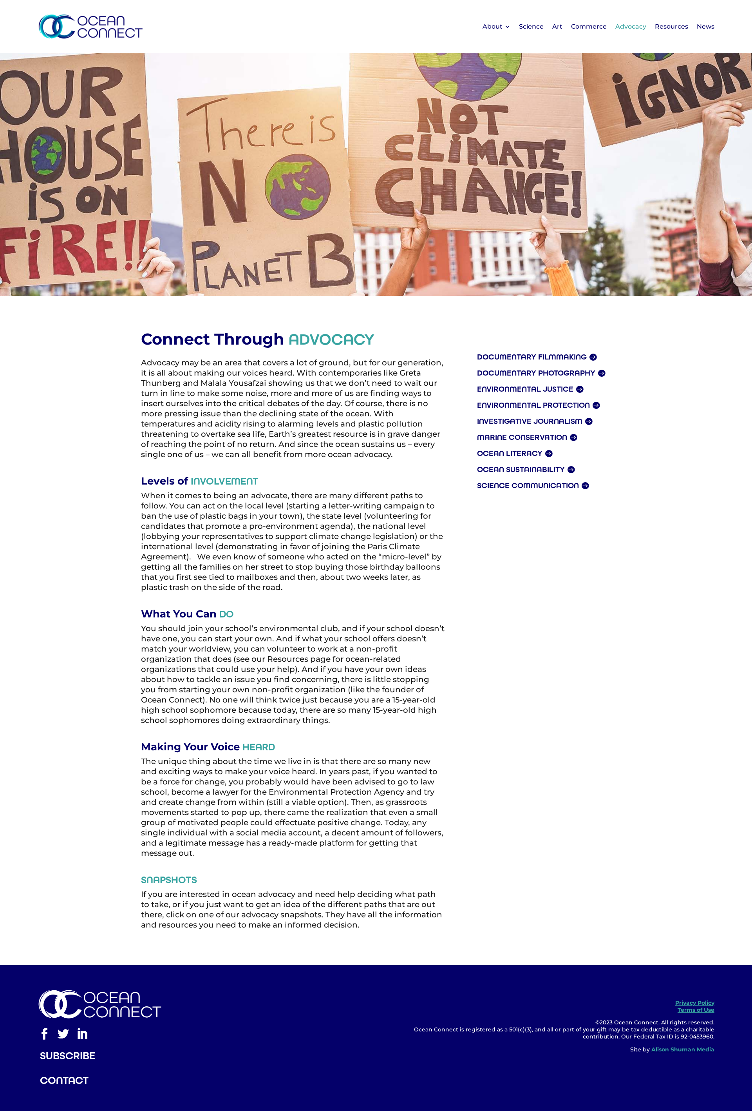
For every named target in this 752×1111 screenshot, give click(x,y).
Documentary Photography (536, 373)
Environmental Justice (525, 389)
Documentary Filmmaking (532, 356)
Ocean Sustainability (521, 469)
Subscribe (68, 1055)
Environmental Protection (533, 405)
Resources (671, 26)
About (493, 26)
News (705, 26)
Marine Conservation (522, 437)
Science (531, 26)
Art (557, 26)
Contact (64, 1080)
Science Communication (528, 485)
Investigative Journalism (529, 421)
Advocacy (630, 26)
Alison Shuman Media (682, 1049)
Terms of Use (696, 1009)
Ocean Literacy (509, 453)
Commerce (589, 26)
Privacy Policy (694, 1002)
